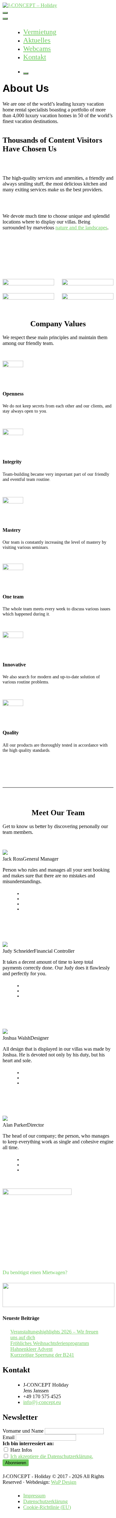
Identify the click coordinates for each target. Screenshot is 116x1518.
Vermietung (39, 32)
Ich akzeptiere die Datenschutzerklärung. (51, 1456)
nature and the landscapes (81, 227)
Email (9, 1437)
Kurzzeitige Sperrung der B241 (42, 1355)
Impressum (34, 1495)
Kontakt (34, 57)
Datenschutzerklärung (45, 1501)
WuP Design (63, 1482)
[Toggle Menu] (5, 19)
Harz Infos (20, 1450)
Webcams (37, 48)
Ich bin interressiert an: (28, 1443)
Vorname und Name (23, 1431)
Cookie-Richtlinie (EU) (47, 1507)
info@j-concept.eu (42, 1402)
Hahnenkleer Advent (31, 1349)
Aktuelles (37, 40)
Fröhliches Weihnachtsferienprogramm (49, 1343)
